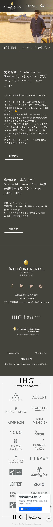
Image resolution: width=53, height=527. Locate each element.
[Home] (12, 6)
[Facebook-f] (12, 286)
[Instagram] (41, 286)
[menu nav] (49, 6)
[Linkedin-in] (21, 286)
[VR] (42, 5)
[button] (27, 365)
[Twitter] (31, 286)
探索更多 (14, 156)
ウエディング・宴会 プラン (36, 47)
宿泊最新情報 (10, 47)
